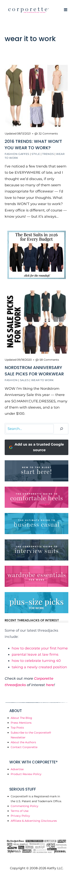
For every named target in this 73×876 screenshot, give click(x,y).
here (50, 685)
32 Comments (48, 133)
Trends (48, 153)
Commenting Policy (24, 806)
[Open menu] (65, 10)
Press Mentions (21, 722)
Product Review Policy (26, 774)
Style (36, 153)
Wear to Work (42, 380)
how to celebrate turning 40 (36, 661)
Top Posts (17, 727)
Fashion (11, 380)
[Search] (61, 429)
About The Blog (21, 718)
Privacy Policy (20, 815)
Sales (24, 380)
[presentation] (36, 96)
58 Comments (49, 359)
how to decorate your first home (40, 648)
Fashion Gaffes (17, 153)
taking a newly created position (39, 667)
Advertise (17, 769)
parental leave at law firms (35, 654)
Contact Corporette (24, 747)
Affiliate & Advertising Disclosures (34, 821)
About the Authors (23, 742)
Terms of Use (19, 811)
